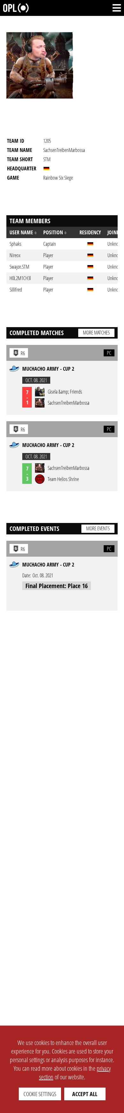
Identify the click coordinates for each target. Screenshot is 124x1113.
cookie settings (40, 1094)
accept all (84, 1094)
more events (98, 528)
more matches (96, 332)
